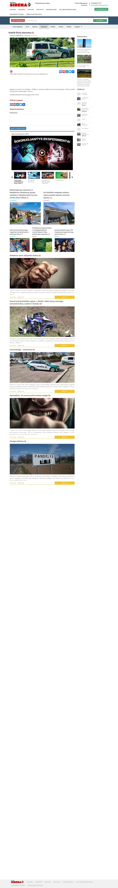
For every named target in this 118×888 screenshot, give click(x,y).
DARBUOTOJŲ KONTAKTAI (34, 14)
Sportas (34, 27)
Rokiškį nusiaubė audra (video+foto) (83, 65)
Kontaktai (40, 9)
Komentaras (13, 113)
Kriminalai (44, 27)
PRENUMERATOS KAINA (17, 14)
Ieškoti (100, 20)
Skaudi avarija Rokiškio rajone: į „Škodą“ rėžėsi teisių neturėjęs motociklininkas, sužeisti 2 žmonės (36, 302)
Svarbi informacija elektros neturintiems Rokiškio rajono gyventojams (84, 50)
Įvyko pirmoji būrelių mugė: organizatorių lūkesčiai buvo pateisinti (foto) (19, 232)
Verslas (61, 27)
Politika (52, 27)
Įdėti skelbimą (17, 20)
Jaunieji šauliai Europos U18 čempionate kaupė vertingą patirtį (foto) (64, 232)
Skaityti (64, 297)
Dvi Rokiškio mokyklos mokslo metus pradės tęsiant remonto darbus (56, 195)
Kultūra (69, 27)
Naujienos (21, 9)
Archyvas (31, 9)
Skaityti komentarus (18, 128)
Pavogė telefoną (16, 441)
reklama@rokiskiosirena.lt (99, 5)
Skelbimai (13, 9)
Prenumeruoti (102, 9)
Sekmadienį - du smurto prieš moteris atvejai (29, 395)
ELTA (27, 27)
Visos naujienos (17, 27)
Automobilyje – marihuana (21, 349)
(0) (32, 32)
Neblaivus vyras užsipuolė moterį (24, 255)
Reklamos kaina (51, 9)
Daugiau (77, 27)
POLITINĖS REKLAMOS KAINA (67, 9)
